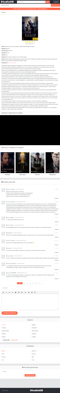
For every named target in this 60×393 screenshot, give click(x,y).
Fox (3, 360)
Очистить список (30, 375)
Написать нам (5, 390)
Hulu (33, 360)
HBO (3, 354)
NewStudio (34, 327)
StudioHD (7, 1)
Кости (4, 371)
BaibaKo (34, 324)
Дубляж (8, 48)
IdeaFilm (4, 333)
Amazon (34, 354)
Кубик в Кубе (35, 330)
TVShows (4, 327)
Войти (56, 1)
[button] (3, 292)
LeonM (9, 248)
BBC (33, 357)
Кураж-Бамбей (5, 330)
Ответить (57, 198)
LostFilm (3, 324)
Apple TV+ (34, 351)
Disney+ (4, 357)
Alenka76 (10, 232)
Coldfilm (34, 336)
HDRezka (34, 333)
